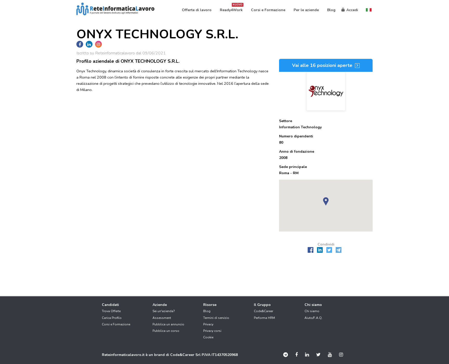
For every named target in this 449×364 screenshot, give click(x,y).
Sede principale (293, 166)
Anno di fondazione (296, 151)
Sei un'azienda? (164, 311)
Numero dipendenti (296, 136)
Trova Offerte (111, 311)
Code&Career (263, 311)
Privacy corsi (212, 331)
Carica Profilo (112, 318)
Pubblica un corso (166, 331)
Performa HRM (264, 318)
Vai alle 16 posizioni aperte (323, 65)
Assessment (162, 318)
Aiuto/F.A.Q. (313, 318)
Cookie (208, 337)
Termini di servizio (216, 318)
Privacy (208, 324)
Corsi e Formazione (116, 324)
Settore (285, 120)
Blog (206, 311)
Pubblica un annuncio (168, 324)
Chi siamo (312, 311)
